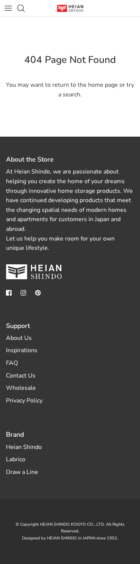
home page (103, 85)
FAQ (12, 363)
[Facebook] (9, 293)
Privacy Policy (24, 400)
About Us (19, 338)
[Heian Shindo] (70, 8)
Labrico (15, 459)
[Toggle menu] (8, 8)
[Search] (24, 8)
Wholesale (21, 388)
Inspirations (21, 350)
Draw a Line (22, 472)
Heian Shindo (24, 447)
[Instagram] (23, 293)
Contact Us (20, 376)
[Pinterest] (38, 293)
